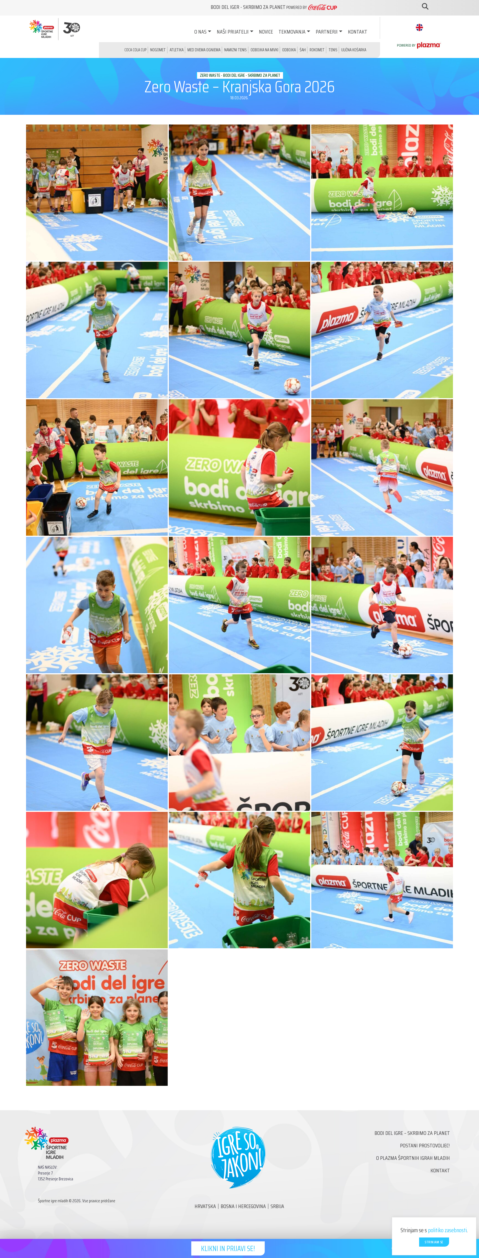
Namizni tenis (235, 50)
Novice (266, 31)
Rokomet (317, 50)
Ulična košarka (353, 50)
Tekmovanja (292, 31)
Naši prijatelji (233, 31)
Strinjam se (434, 1242)
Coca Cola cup (135, 50)
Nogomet (158, 50)
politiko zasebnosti (447, 1230)
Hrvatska (205, 1206)
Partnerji (327, 31)
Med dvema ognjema (203, 50)
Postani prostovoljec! (425, 1145)
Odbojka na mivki (264, 50)
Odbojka (289, 50)
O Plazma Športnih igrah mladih (413, 1157)
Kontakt (357, 31)
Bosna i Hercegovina (243, 1206)
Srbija (277, 1206)
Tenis (332, 50)
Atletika (177, 50)
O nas (200, 31)
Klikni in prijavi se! (228, 1248)
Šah (303, 50)
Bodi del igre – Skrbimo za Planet (412, 1133)
